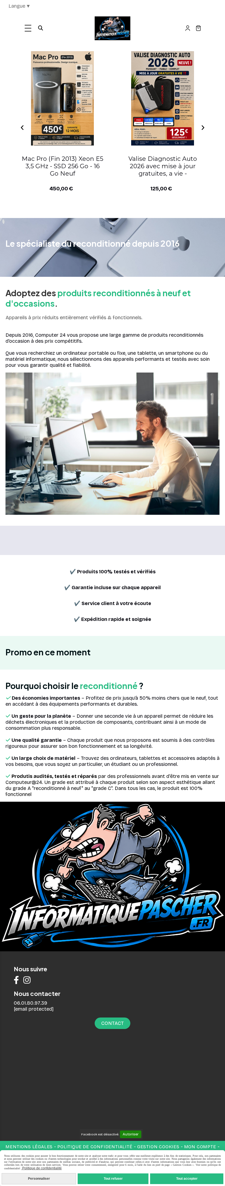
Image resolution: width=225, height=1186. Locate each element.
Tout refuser (113, 1179)
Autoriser (131, 1134)
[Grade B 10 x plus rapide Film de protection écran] (162, 98)
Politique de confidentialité (94, 1146)
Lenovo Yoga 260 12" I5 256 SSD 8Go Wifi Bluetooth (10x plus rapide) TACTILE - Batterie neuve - (162, 166)
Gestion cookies (159, 1146)
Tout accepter (187, 1179)
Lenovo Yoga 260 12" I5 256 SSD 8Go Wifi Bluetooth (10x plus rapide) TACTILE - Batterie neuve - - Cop (62, 166)
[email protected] (34, 1009)
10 (143, 210)
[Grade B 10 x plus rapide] (62, 98)
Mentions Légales (29, 1146)
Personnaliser (39, 1179)
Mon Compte (200, 1146)
